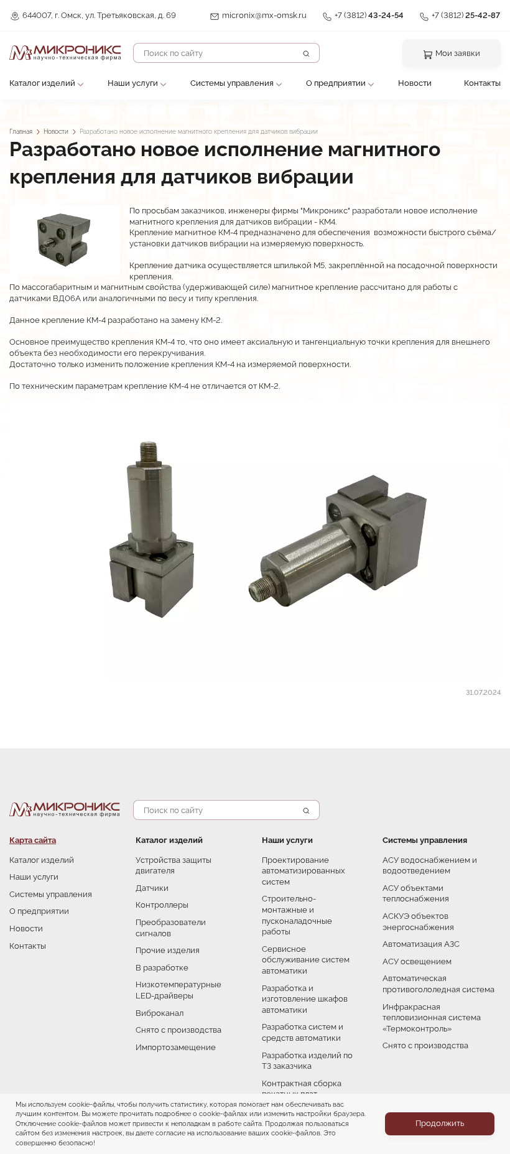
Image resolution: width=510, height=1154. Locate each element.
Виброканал (159, 1013)
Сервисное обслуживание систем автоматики (306, 959)
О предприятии (336, 83)
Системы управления (232, 83)
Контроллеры (162, 905)
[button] (64, 240)
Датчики (152, 888)
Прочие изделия (168, 950)
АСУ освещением (417, 961)
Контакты (482, 83)
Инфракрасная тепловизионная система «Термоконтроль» (431, 1017)
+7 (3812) (369, 15)
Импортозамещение (176, 1047)
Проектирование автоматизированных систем (303, 870)
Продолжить (439, 1123)
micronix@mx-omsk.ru (264, 15)
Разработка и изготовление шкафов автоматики (305, 999)
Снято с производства (178, 1030)
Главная (20, 131)
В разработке (162, 967)
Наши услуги (133, 83)
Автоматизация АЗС (421, 944)
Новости (415, 83)
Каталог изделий (42, 83)
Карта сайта (32, 840)
